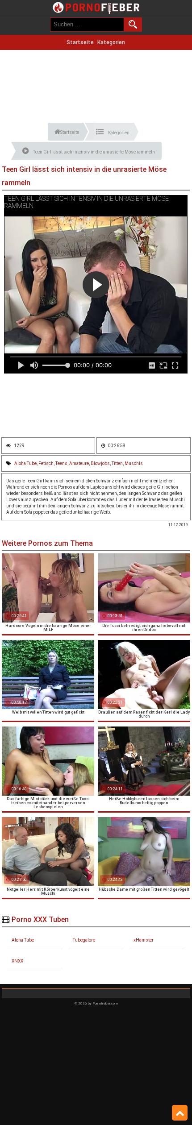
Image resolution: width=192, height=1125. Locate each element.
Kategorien (111, 42)
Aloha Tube (25, 463)
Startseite (80, 42)
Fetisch (46, 463)
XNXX (17, 961)
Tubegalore (84, 940)
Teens (61, 463)
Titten (117, 463)
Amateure (79, 463)
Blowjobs (100, 463)
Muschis (134, 463)
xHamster (144, 940)
